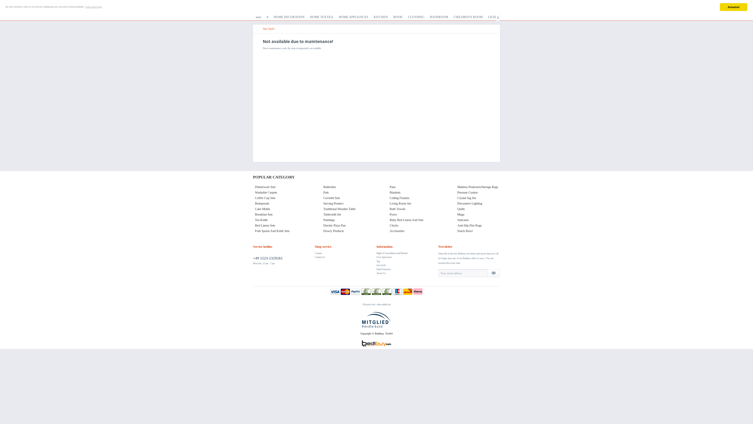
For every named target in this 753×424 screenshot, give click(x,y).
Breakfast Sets (264, 214)
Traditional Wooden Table (339, 209)
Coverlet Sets (331, 198)
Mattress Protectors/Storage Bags (477, 187)
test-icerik (381, 265)
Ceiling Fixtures (399, 198)
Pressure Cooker (467, 192)
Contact (318, 253)
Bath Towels (397, 209)
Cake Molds (262, 209)
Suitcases (463, 220)
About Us (381, 273)
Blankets (395, 192)
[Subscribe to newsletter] (493, 273)
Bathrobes (329, 187)
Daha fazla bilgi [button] (93, 7)
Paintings (329, 220)
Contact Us (320, 257)
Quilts (461, 209)
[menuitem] (258, 17)
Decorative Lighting (469, 203)
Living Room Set (400, 203)
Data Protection (383, 269)
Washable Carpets (266, 192)
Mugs (460, 214)
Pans (393, 187)
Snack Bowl (465, 231)
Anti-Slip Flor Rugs (469, 225)
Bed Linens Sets (265, 225)
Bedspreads (262, 203)
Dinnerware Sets (265, 187)
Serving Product (333, 203)
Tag (378, 261)
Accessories (397, 231)
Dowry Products (333, 231)
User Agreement (384, 257)
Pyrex (393, 214)
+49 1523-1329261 (268, 258)
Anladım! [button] (734, 7)
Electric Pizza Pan (334, 225)
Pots (326, 192)
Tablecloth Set (332, 214)
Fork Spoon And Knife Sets (272, 231)
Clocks (394, 225)
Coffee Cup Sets (265, 198)
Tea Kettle (261, 220)
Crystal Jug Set (466, 198)
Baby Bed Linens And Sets (406, 220)
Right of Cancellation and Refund (391, 253)
